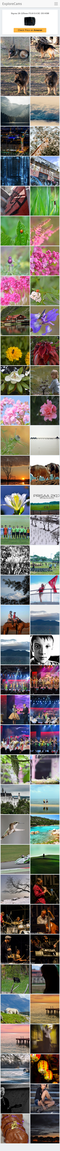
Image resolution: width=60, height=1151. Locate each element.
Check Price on (30, 30)
